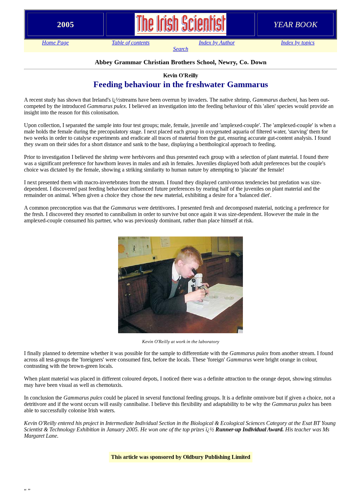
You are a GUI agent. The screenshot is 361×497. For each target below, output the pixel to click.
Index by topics (297, 43)
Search (180, 49)
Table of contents (130, 43)
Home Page (55, 43)
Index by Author (217, 43)
